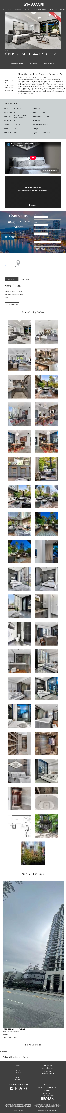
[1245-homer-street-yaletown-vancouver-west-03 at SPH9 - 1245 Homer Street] (19, 359)
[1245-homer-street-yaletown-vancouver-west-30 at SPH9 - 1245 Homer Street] (46, 716)
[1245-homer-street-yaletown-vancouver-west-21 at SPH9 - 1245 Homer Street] (19, 606)
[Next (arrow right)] (2, 1002)
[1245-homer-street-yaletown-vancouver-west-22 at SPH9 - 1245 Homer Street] (46, 606)
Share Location (12, 304)
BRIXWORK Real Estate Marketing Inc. (49, 1059)
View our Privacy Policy (18, 1059)
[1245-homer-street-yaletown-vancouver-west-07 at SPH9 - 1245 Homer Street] (19, 414)
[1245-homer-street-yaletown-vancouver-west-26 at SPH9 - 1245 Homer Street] (46, 661)
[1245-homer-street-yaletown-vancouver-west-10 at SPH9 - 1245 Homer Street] (46, 441)
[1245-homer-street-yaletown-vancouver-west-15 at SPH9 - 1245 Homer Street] (19, 524)
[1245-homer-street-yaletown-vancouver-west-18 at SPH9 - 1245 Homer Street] (46, 551)
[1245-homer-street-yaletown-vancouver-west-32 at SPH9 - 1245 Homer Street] (46, 743)
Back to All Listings (33, 994)
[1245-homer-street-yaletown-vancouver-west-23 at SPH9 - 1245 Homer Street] (19, 633)
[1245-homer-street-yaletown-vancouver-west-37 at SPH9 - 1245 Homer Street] (19, 825)
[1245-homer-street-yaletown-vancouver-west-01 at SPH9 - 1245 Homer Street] (19, 332)
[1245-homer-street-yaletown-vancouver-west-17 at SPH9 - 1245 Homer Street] (19, 551)
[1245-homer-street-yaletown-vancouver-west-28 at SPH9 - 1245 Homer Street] (46, 688)
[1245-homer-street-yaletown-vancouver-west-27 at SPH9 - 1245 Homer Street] (19, 688)
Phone (36, 231)
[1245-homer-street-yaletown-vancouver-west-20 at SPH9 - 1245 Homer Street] (46, 578)
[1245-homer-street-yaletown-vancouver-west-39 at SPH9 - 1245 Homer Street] (33, 853)
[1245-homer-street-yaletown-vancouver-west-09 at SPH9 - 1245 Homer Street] (19, 441)
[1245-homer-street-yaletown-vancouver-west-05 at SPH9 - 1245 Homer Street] (19, 386)
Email (35, 222)
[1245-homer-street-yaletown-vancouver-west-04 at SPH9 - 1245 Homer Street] (46, 359)
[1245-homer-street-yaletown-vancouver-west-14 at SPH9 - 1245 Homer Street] (46, 496)
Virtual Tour (49, 64)
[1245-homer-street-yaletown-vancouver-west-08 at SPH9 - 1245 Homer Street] (46, 414)
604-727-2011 (10, 237)
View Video (33, 64)
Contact (18, 1029)
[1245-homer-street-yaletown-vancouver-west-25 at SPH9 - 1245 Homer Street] (19, 661)
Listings (18, 1022)
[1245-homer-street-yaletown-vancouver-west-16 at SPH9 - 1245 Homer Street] (46, 524)
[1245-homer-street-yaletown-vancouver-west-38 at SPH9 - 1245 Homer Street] (46, 825)
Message (36, 239)
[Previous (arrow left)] (0, 1002)
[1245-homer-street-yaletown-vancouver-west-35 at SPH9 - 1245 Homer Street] (19, 798)
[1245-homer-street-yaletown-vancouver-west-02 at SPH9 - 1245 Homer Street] (46, 332)
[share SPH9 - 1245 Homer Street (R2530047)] (55, 54)
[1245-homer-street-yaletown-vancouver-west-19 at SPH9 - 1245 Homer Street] (19, 578)
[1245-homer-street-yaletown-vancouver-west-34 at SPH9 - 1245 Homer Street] (46, 771)
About (10, 10)
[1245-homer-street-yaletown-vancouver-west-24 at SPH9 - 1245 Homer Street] (46, 633)
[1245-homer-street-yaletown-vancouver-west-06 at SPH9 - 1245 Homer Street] (46, 386)
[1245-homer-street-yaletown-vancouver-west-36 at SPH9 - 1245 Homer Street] (46, 798)
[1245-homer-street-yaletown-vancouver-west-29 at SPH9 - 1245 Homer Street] (19, 716)
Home (4, 10)
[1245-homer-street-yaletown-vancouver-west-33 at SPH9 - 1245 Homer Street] (19, 771)
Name (36, 214)
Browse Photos (17, 64)
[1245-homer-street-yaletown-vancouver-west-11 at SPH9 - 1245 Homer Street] (19, 469)
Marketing (53, 10)
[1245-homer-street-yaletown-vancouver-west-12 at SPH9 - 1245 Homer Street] (46, 469)
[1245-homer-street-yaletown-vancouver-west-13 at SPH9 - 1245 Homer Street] (19, 496)
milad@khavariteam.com (47, 1023)
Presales (18, 1024)
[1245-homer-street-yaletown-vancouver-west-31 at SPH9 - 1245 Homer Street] (19, 743)
